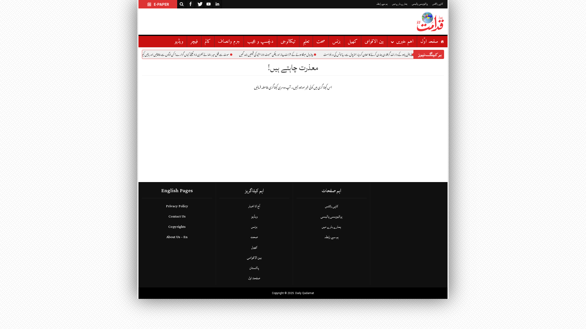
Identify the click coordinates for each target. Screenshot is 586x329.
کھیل (353, 41)
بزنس (336, 41)
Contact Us (177, 216)
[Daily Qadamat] (430, 21)
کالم (208, 41)
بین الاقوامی (374, 41)
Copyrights (177, 226)
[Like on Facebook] (190, 4)
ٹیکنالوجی (288, 41)
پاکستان (254, 268)
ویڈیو (179, 41)
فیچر (194, 41)
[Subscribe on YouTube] (208, 4)
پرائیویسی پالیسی (420, 3)
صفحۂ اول (254, 278)
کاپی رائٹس (437, 3)
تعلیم (306, 41)
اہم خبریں (404, 41)
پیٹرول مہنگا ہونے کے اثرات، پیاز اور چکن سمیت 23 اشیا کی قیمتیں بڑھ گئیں (286, 55)
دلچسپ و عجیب (260, 41)
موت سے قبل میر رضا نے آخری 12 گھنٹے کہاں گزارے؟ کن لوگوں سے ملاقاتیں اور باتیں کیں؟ (195, 55)
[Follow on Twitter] (199, 4)
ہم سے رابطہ (382, 3)
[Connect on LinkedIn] (217, 4)
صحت (320, 41)
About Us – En (176, 237)
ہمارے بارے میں (399, 3)
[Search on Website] (181, 4)
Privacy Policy (177, 206)
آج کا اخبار (254, 206)
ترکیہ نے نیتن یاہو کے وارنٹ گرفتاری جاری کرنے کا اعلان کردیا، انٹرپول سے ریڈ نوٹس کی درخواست (381, 55)
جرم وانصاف (229, 41)
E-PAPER (161, 4)
